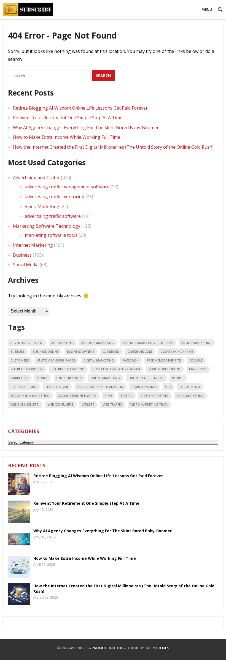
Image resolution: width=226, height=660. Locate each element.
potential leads (23, 387)
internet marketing (68, 369)
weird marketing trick (149, 404)
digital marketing (99, 360)
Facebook (130, 360)
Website (88, 404)
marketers (197, 369)
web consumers (60, 404)
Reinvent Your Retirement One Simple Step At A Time (67, 118)
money (42, 378)
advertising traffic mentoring (54, 197)
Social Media (26, 265)
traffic (126, 395)
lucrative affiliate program (116, 369)
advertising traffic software (53, 216)
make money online (165, 369)
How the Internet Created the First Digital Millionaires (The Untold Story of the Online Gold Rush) (113, 147)
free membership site (164, 360)
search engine (57, 387)
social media (189, 387)
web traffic (112, 404)
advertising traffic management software (67, 187)
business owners (80, 351)
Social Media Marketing (30, 395)
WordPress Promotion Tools (97, 647)
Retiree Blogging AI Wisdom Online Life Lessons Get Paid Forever (80, 108)
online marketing (105, 378)
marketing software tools (51, 235)
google (196, 360)
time (108, 395)
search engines (144, 387)
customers (19, 360)
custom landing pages (56, 360)
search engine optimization (100, 387)
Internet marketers (26, 369)
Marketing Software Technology (46, 226)
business (17, 351)
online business (69, 378)
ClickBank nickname (176, 351)
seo (168, 387)
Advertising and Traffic (36, 178)
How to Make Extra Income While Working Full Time (66, 137)
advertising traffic (26, 343)
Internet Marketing (33, 245)
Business (22, 255)
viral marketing (190, 395)
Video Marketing (42, 206)
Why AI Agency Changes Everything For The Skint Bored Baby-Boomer (86, 127)
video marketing (154, 395)
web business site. (24, 404)
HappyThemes (157, 647)
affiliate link (62, 343)
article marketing (196, 343)
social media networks (77, 395)
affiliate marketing (97, 343)
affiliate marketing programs (147, 343)
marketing (19, 378)
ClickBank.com (140, 351)
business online (45, 351)
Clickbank (111, 351)
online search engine (145, 378)
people (177, 378)
